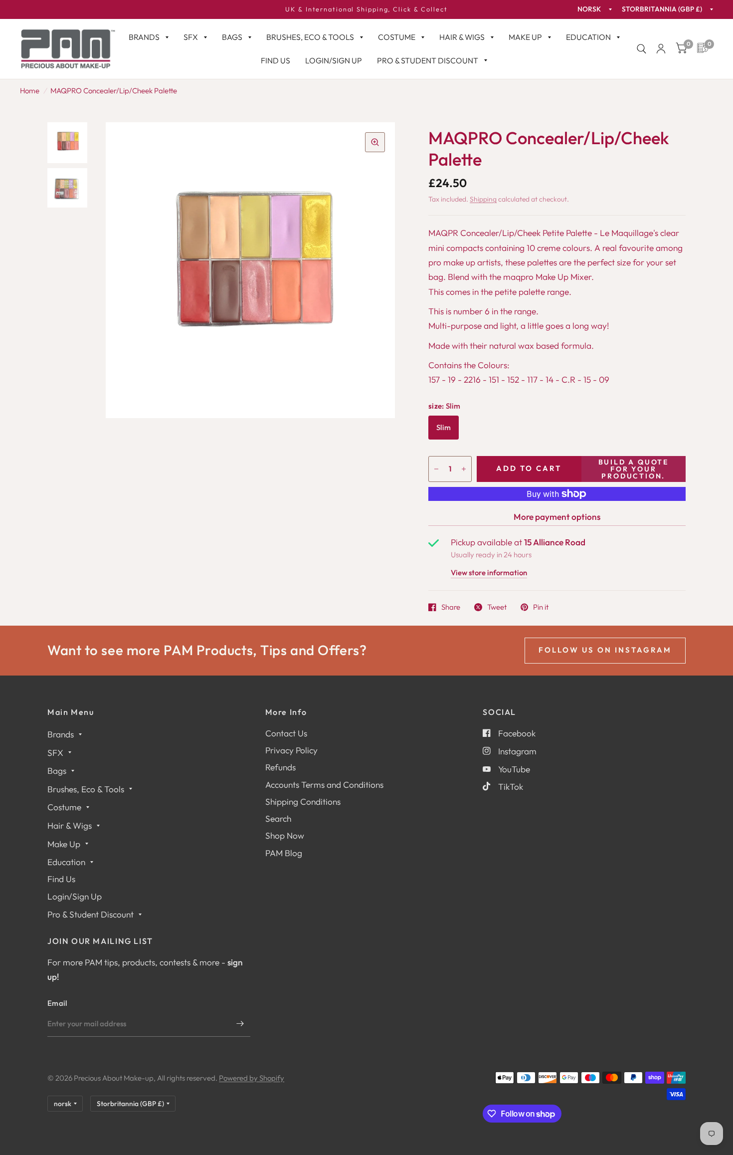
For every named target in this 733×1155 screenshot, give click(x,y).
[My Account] (661, 49)
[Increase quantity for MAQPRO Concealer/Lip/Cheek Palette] (463, 469)
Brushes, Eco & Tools (310, 37)
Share (450, 607)
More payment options (557, 516)
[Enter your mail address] (240, 1024)
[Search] (641, 49)
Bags (232, 37)
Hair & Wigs (462, 37)
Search (278, 818)
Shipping (483, 199)
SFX (190, 37)
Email (57, 1003)
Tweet (497, 607)
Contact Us (286, 733)
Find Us (275, 60)
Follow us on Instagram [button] (605, 650)
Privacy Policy (291, 750)
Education (588, 37)
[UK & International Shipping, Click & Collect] (366, 9)
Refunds (280, 767)
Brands (144, 37)
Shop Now (284, 835)
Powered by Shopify (251, 1078)
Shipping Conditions (303, 801)
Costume (396, 37)
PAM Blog (283, 853)
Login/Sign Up (333, 60)
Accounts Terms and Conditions (324, 784)
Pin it (541, 607)
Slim (443, 427)
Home (29, 90)
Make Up (525, 37)
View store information (489, 573)
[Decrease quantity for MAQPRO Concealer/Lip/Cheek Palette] (436, 469)
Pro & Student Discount (427, 60)
